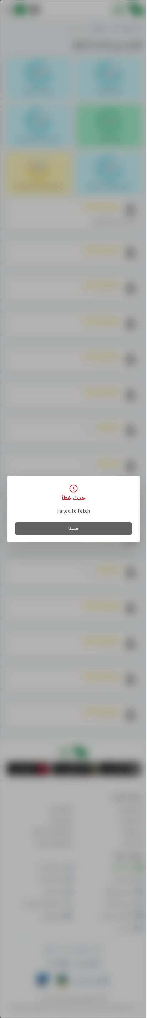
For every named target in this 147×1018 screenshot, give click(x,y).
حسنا (73, 528)
